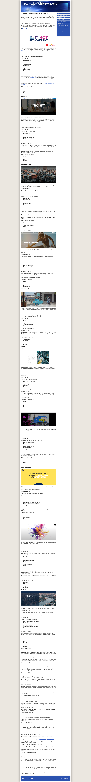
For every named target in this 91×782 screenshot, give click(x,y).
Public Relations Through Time (62, 15)
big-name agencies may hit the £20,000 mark (46, 739)
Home (58, 13)
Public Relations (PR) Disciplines (63, 27)
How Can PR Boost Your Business (63, 25)
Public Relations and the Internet (63, 29)
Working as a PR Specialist (62, 21)
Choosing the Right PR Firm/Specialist (63, 31)
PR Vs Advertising (60, 23)
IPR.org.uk (31, 778)
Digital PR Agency (24, 50)
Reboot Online (25, 28)
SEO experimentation (33, 77)
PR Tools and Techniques (61, 19)
